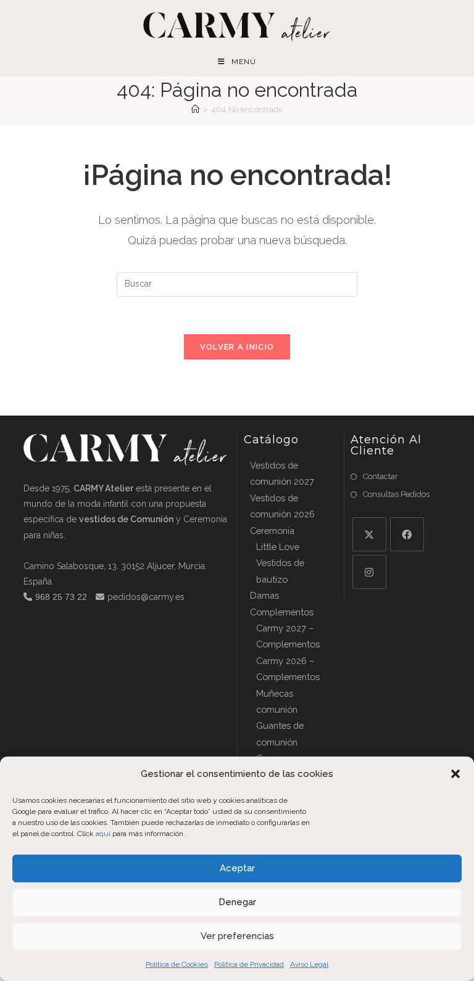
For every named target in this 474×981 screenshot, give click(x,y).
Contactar (380, 476)
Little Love (277, 546)
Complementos (282, 612)
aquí (103, 833)
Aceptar (237, 868)
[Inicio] (195, 109)
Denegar (237, 902)
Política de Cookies (177, 964)
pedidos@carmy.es (146, 597)
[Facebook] (407, 534)
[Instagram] (369, 572)
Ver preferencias (237, 936)
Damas (264, 595)
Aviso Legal (309, 964)
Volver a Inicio (237, 346)
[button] (455, 774)
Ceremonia (272, 530)
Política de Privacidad (249, 964)
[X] (369, 534)
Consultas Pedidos (396, 494)
